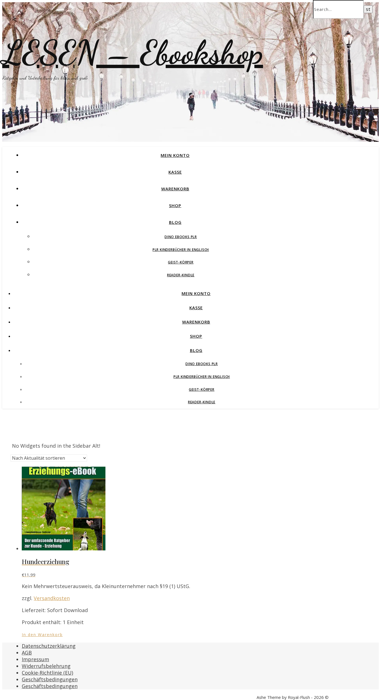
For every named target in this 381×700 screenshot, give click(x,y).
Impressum (35, 659)
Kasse (175, 172)
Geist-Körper (181, 262)
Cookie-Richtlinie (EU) (47, 672)
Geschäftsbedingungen (50, 679)
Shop (175, 205)
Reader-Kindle (180, 275)
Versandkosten (52, 598)
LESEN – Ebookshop (132, 52)
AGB (27, 652)
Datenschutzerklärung (49, 646)
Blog (175, 222)
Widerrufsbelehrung (46, 666)
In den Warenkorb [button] (42, 634)
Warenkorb (175, 188)
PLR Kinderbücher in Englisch (181, 249)
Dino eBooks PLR (181, 236)
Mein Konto (175, 155)
